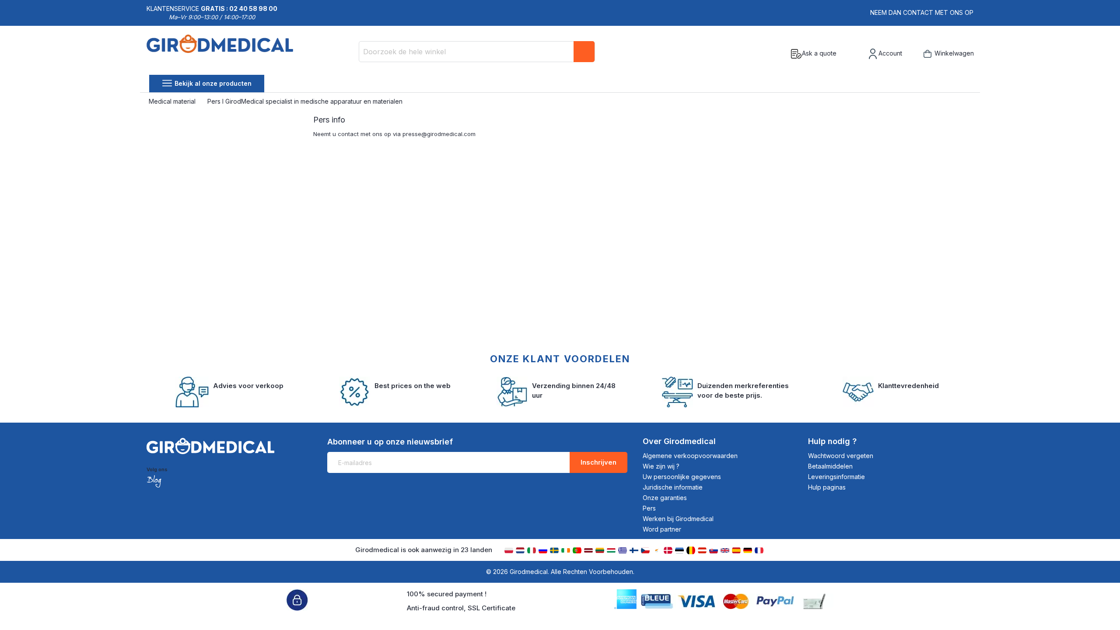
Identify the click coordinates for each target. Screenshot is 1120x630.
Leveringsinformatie (836, 476)
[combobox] (477, 51)
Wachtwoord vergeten (840, 455)
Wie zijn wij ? (661, 466)
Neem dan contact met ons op (921, 12)
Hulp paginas (827, 487)
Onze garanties (665, 497)
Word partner (662, 529)
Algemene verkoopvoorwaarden (690, 455)
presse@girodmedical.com (439, 133)
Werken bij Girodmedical (678, 518)
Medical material (173, 101)
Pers (649, 508)
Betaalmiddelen (830, 466)
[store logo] (220, 54)
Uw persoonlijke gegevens (682, 476)
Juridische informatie (673, 487)
